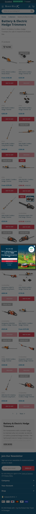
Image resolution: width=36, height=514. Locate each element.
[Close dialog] (34, 246)
